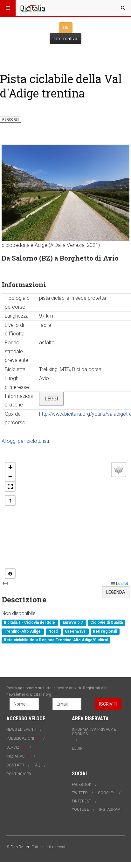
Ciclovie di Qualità (106, 623)
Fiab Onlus (19, 847)
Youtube (80, 809)
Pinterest (81, 801)
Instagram (110, 809)
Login (77, 748)
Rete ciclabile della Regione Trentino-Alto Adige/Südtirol (56, 640)
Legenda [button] (115, 592)
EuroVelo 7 (73, 623)
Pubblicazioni (20, 738)
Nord (53, 631)
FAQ (36, 765)
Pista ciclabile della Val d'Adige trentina (61, 86)
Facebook (81, 784)
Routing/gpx (18, 774)
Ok (65, 27)
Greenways (75, 631)
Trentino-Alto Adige (23, 631)
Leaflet (121, 583)
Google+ (106, 793)
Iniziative (15, 756)
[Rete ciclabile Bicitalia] (32, 8)
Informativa (65, 38)
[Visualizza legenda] (10, 573)
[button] (10, 467)
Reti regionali (105, 631)
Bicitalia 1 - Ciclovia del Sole (30, 623)
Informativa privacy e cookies (94, 731)
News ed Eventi (21, 729)
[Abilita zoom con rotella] (10, 500)
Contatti (15, 765)
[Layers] (119, 470)
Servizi (13, 747)
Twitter (80, 793)
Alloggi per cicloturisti (25, 441)
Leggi (51, 399)
